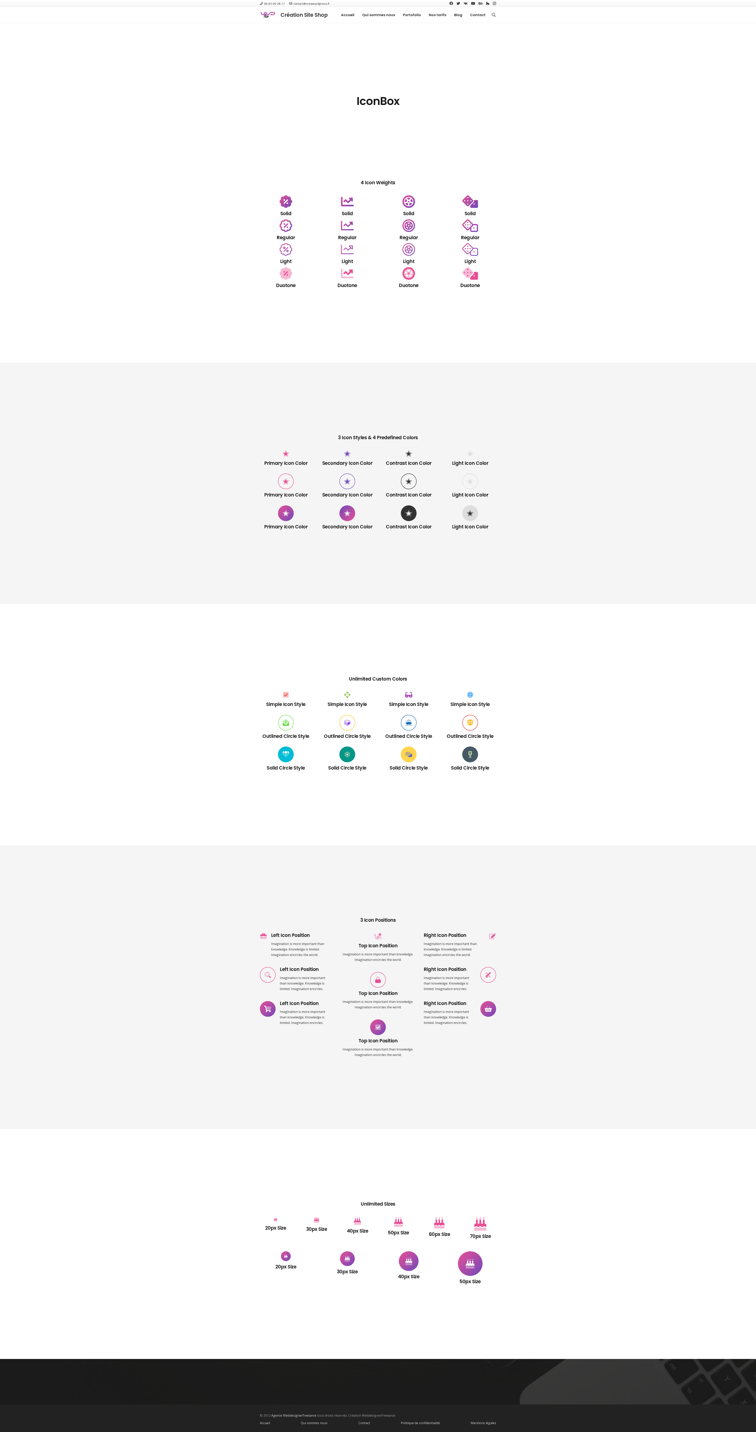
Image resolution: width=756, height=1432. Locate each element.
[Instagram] (494, 4)
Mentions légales (483, 1423)
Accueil (265, 1423)
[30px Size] (316, 1220)
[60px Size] (439, 1223)
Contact (364, 1423)
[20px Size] (275, 1219)
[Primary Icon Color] (286, 481)
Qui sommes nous (314, 1423)
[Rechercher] (493, 15)
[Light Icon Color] (470, 481)
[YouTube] (473, 3)
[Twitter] (458, 3)
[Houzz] (487, 3)
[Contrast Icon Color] (409, 481)
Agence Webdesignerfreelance (293, 1415)
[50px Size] (398, 1222)
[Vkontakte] (466, 3)
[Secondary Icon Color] (347, 481)
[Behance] (481, 3)
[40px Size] (357, 1221)
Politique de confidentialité (420, 1423)
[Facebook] (451, 3)
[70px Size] (480, 1224)
